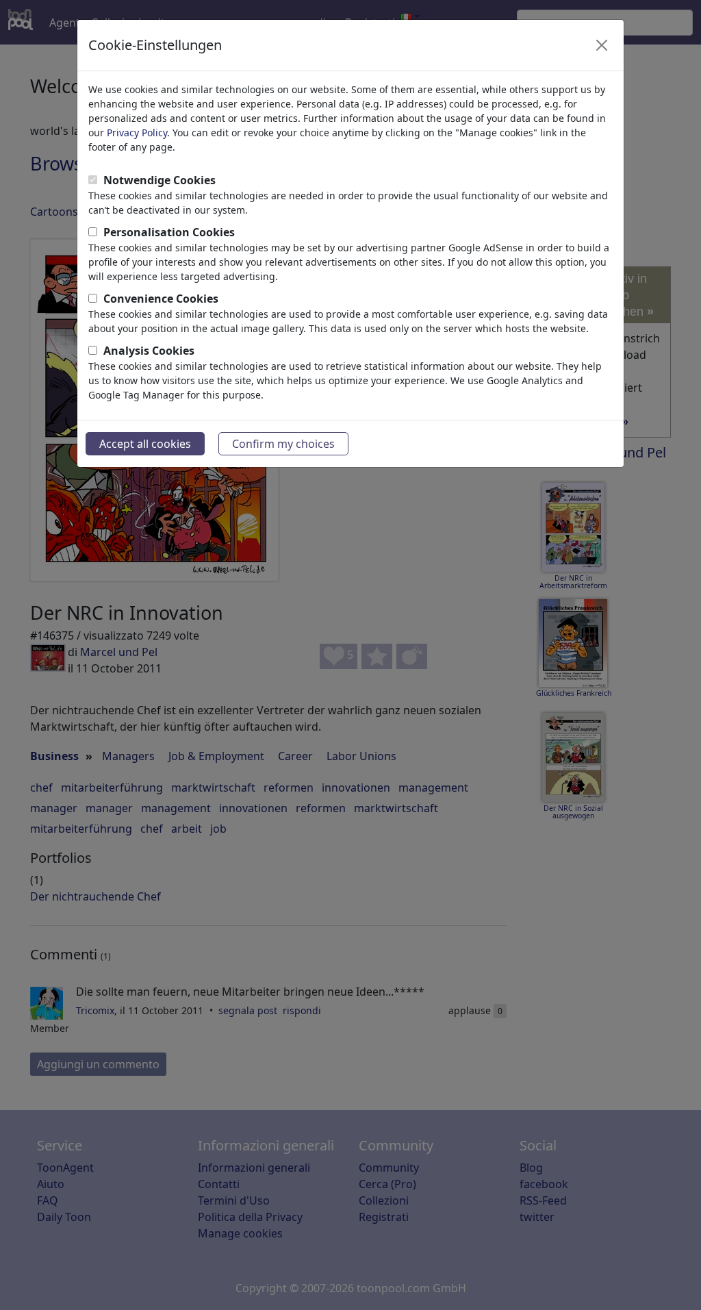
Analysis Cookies (148, 350)
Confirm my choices (283, 443)
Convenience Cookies (160, 298)
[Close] (602, 45)
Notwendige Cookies (159, 180)
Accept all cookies (145, 443)
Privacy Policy (137, 132)
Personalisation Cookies (169, 232)
